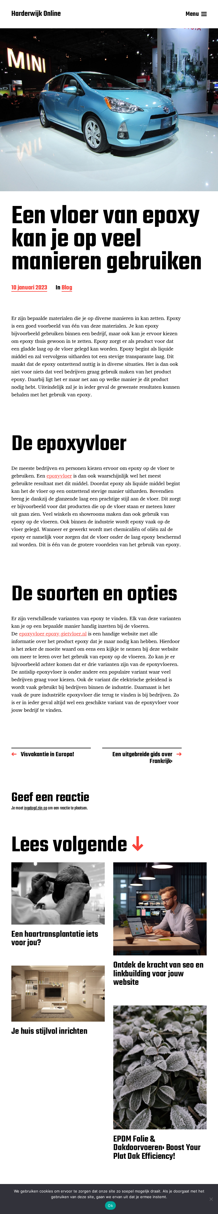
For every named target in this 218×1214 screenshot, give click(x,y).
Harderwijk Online (36, 14)
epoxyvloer (59, 475)
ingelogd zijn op (35, 808)
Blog (67, 288)
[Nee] (211, 1199)
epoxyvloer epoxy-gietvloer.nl (53, 633)
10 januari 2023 (29, 288)
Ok (110, 1205)
